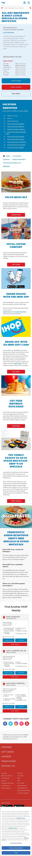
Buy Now (16, 371)
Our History (20, 775)
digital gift (17, 363)
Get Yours (16, 264)
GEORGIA (6, 159)
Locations (17, 156)
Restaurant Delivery (6, 775)
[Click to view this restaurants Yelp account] (27, 723)
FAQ (18, 780)
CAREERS (6, 756)
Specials (6, 166)
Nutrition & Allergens (23, 793)
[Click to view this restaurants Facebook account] (5, 723)
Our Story (20, 773)
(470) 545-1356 (9, 637)
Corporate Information (7, 783)
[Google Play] (7, 806)
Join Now (16, 426)
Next (30, 516)
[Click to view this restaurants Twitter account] (10, 723)
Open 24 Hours (11, 652)
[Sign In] (24, 2)
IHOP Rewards (5, 778)
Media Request (5, 785)
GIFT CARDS (7, 752)
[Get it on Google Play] (20, 286)
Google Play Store (20, 312)
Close (16, 852)
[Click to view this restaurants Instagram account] (16, 723)
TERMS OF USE (21, 818)
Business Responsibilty (23, 790)
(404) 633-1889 (10, 669)
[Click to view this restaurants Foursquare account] (21, 723)
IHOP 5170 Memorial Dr (12, 163)
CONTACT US (8, 766)
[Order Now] (28, 2)
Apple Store (7, 312)
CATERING (6, 747)
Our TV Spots (20, 783)
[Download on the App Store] (11, 286)
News (18, 778)
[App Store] (19, 806)
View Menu (16, 94)
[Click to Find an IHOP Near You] (2, 8)
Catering (21, 640)
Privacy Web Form (22, 788)
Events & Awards (21, 785)
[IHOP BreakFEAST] (16, 516)
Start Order (16, 87)
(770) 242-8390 (10, 703)
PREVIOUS (2, 516)
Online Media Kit (6, 788)
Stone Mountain (19, 159)
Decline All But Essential (16, 848)
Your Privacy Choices (16, 843)
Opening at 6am (11, 618)
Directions (16, 81)
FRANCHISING (8, 761)
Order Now (16, 215)
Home (8, 156)
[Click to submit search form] (30, 8)
